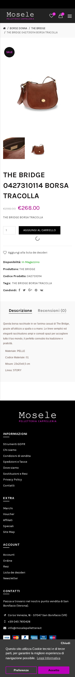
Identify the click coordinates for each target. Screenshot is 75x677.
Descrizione (20, 310)
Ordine (7, 560)
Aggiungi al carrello (39, 230)
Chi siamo (9, 450)
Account (9, 554)
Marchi (8, 508)
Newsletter (10, 578)
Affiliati (7, 520)
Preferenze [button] (21, 670)
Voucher (8, 514)
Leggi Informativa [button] (48, 658)
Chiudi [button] (65, 643)
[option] (14, 148)
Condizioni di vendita (17, 456)
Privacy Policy (12, 479)
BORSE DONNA (18, 28)
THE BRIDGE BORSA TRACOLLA (32, 283)
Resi (6, 566)
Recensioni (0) (52, 310)
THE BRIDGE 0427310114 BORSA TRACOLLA (32, 32)
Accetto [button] (53, 670)
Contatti (9, 485)
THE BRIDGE (38, 28)
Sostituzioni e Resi (15, 473)
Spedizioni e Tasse (15, 461)
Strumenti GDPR (14, 444)
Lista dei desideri (14, 572)
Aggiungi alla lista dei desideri (27, 252)
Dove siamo (11, 467)
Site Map (9, 532)
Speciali (8, 526)
